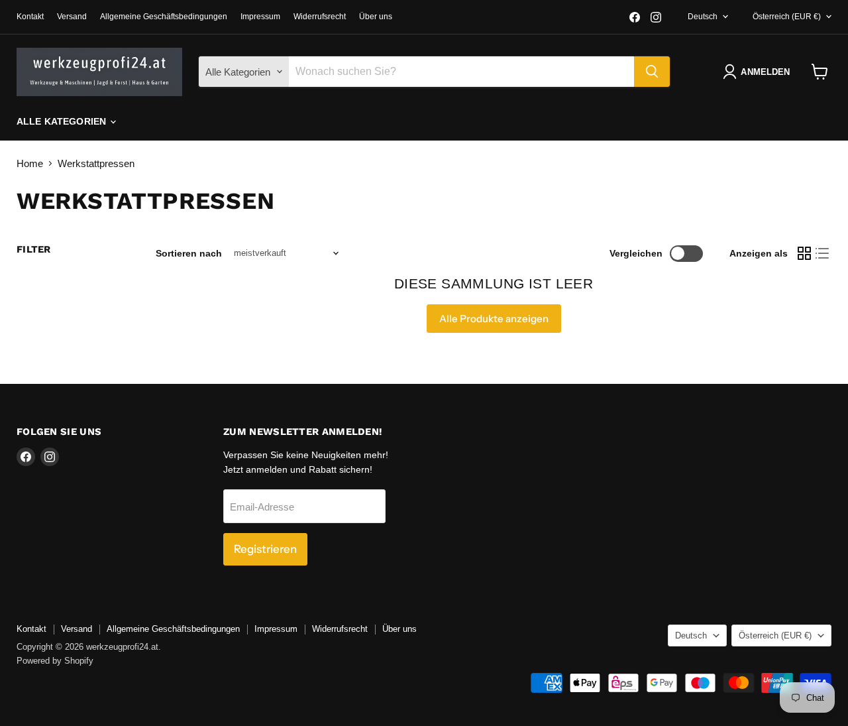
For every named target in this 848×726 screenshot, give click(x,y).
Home (30, 163)
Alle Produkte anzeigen (494, 318)
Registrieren (265, 549)
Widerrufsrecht (319, 16)
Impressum (260, 16)
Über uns (375, 16)
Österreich (787, 16)
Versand (72, 16)
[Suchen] (652, 71)
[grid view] (804, 253)
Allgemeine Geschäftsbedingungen (163, 16)
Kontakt (30, 16)
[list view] (823, 253)
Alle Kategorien (63, 121)
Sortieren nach (189, 253)
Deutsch (702, 16)
